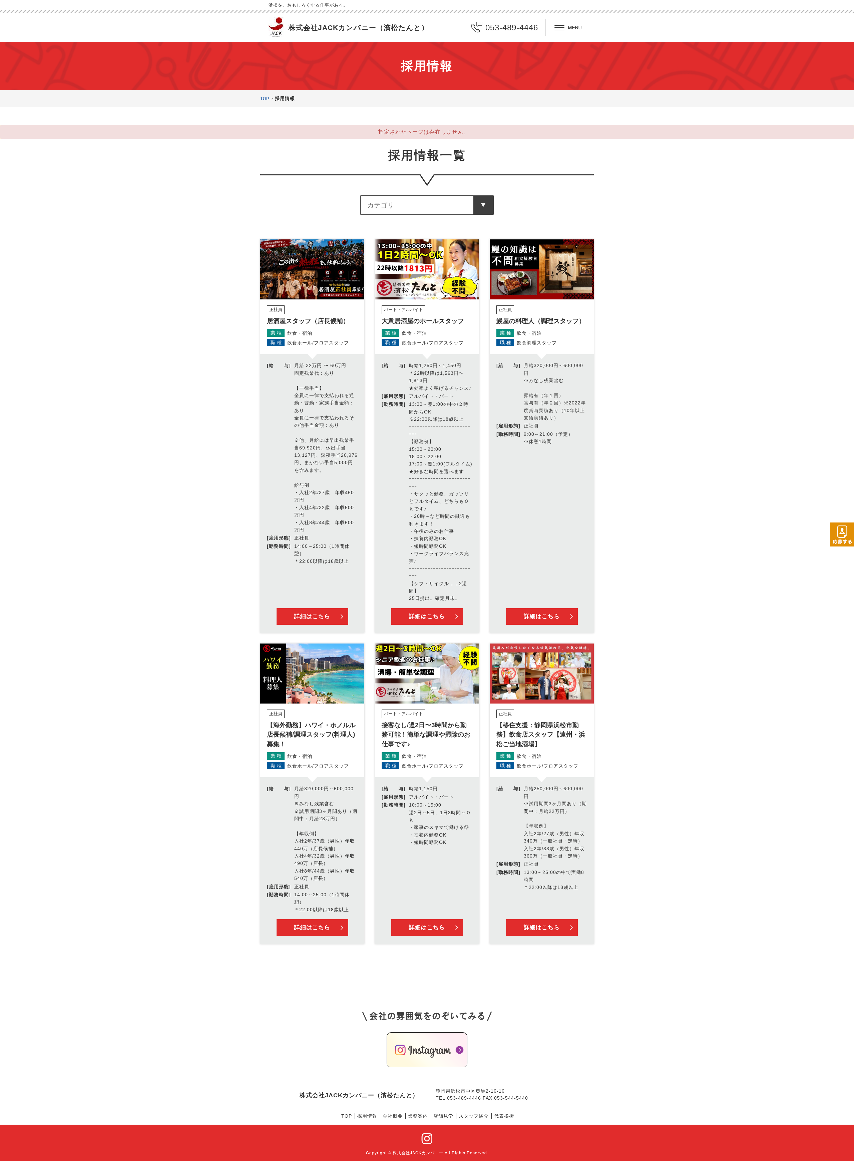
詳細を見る (312, 436)
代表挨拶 (504, 1116)
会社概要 (393, 1116)
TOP (264, 98)
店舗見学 (443, 1116)
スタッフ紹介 (474, 1116)
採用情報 (367, 1116)
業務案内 (418, 1116)
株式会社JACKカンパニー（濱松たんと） (359, 27)
